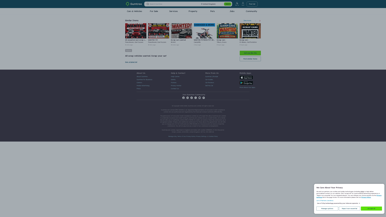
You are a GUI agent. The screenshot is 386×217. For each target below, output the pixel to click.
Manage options (327, 208)
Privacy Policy (366, 197)
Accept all (371, 208)
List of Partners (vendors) (324, 200)
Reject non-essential (349, 208)
